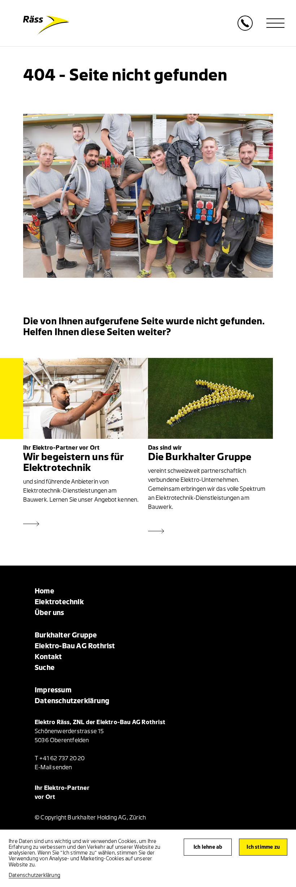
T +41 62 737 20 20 (60, 758)
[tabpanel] (148, 196)
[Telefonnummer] (245, 29)
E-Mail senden (53, 767)
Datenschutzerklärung (34, 875)
